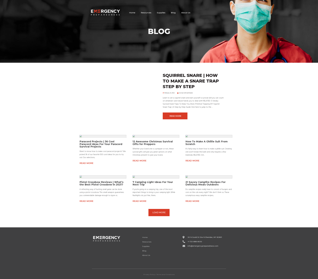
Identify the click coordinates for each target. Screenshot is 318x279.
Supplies (161, 12)
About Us (185, 12)
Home (132, 12)
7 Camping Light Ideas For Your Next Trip (153, 183)
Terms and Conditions (166, 274)
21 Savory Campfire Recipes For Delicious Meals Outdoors (205, 183)
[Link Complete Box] (193, 96)
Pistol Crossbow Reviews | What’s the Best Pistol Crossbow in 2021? (101, 183)
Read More (86, 163)
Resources (146, 12)
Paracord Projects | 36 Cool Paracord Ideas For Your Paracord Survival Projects (101, 144)
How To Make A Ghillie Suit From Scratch (206, 143)
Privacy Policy (149, 274)
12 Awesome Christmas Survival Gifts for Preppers (153, 143)
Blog (173, 12)
